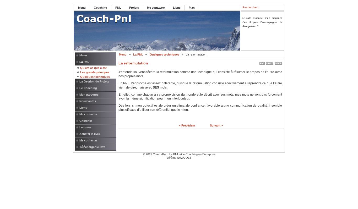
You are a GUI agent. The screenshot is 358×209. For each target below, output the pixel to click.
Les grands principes (94, 72)
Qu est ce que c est (93, 67)
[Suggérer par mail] (278, 62)
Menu (82, 7)
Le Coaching (88, 88)
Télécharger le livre (92, 146)
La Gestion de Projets (94, 81)
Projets (134, 7)
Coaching (100, 7)
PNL (118, 7)
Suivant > (216, 125)
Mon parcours (89, 94)
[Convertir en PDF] (262, 62)
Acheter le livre (89, 133)
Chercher (85, 120)
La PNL (84, 61)
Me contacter (156, 7)
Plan (192, 7)
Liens (177, 7)
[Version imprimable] (269, 62)
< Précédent (187, 125)
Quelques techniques (95, 76)
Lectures (85, 127)
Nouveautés (87, 101)
